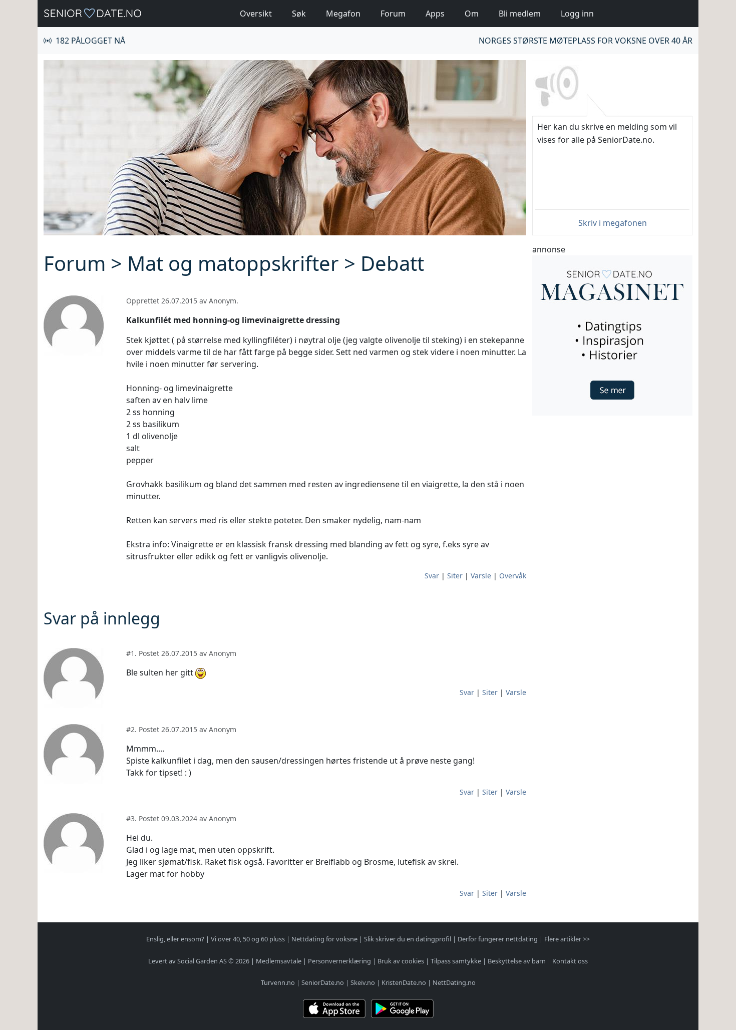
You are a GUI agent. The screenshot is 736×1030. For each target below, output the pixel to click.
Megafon (343, 13)
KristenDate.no (404, 982)
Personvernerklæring (339, 960)
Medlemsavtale (278, 960)
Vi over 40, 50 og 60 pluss (248, 938)
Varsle (481, 575)
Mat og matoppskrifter (233, 263)
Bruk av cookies (401, 960)
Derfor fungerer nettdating (498, 938)
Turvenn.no (278, 982)
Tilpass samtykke (456, 960)
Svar (432, 575)
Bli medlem (520, 13)
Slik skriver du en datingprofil (407, 938)
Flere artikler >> (567, 938)
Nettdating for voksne (324, 938)
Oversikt (256, 13)
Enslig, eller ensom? (175, 938)
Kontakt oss (570, 960)
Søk (299, 13)
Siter (455, 575)
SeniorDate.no (322, 982)
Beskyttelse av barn (517, 960)
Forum (393, 13)
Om (472, 13)
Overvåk (512, 575)
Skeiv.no (362, 982)
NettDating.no (454, 982)
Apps (435, 13)
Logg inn (577, 13)
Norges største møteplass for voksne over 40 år (585, 40)
